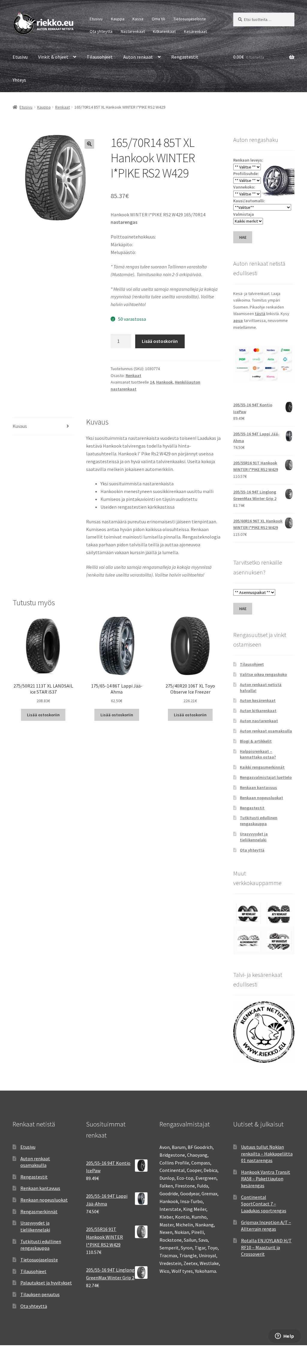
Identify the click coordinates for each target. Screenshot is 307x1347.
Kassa (138, 19)
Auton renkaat (138, 57)
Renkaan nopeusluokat (261, 797)
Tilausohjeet (100, 57)
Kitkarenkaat (164, 31)
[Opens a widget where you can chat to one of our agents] (284, 1336)
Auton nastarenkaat (259, 720)
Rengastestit (184, 57)
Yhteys (19, 80)
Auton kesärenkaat (258, 700)
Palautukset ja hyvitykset (46, 1283)
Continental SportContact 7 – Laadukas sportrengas (263, 1204)
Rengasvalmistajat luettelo (266, 777)
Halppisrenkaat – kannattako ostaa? (258, 754)
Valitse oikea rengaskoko (263, 674)
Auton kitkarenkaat (258, 710)
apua (238, 320)
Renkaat (62, 107)
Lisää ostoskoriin (160, 341)
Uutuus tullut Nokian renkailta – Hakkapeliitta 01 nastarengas (267, 1153)
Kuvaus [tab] (20, 426)
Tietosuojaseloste (189, 19)
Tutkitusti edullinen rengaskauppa (258, 820)
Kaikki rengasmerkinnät (262, 767)
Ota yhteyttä (101, 31)
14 (152, 382)
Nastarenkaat (133, 31)
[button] (89, 144)
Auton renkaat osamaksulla (266, 731)
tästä (260, 313)
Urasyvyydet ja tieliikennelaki (254, 837)
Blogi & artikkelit (256, 741)
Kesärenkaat (195, 31)
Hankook (164, 382)
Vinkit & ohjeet (53, 57)
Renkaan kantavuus (258, 787)
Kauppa (117, 19)
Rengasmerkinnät (39, 1211)
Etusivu (96, 19)
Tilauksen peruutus (40, 1294)
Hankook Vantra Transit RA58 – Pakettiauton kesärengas (265, 1178)
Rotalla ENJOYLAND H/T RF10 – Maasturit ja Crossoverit (266, 1247)
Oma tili (158, 19)
